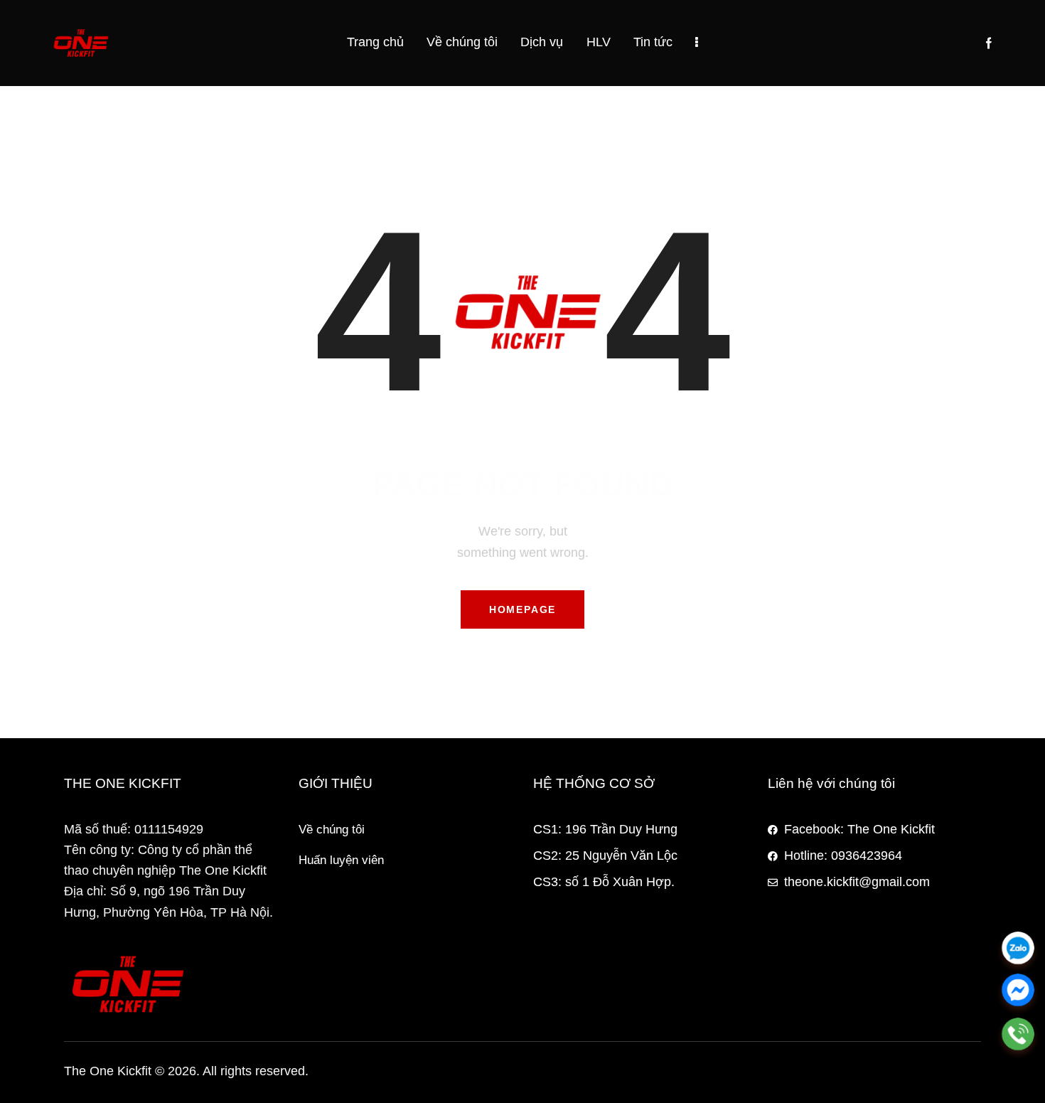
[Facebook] (1018, 991)
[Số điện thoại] (1018, 1034)
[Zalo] (1018, 948)
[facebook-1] (989, 43)
